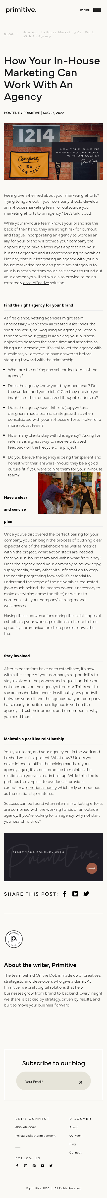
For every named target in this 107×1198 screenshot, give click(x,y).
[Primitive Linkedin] (75, 894)
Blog (72, 1144)
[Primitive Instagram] (25, 1165)
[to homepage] (21, 10)
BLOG (9, 34)
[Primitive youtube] (42, 1165)
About (73, 1127)
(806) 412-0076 (25, 1127)
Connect (75, 1152)
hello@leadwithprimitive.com (35, 1135)
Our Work (75, 1135)
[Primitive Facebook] (64, 894)
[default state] (80, 1082)
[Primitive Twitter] (86, 894)
